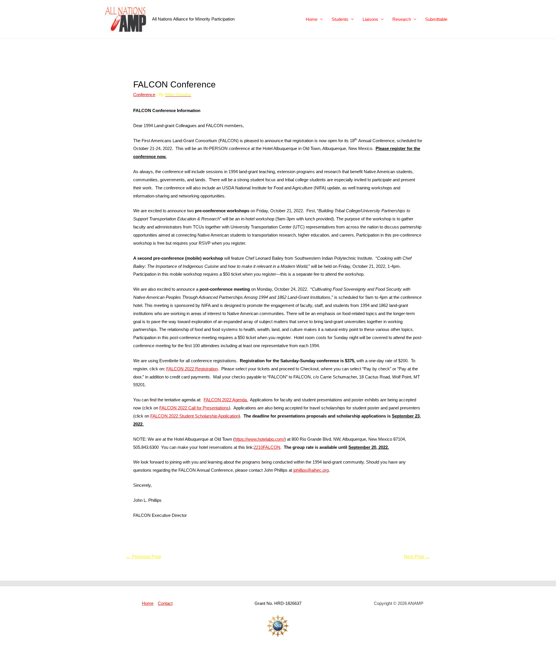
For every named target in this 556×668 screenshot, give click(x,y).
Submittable (436, 19)
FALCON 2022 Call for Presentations (194, 407)
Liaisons (370, 19)
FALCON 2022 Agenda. (226, 399)
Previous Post (143, 556)
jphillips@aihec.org (311, 470)
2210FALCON (267, 447)
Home (311, 19)
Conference (144, 94)
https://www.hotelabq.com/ (259, 439)
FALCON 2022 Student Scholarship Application (194, 415)
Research (401, 19)
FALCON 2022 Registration (192, 368)
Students (340, 19)
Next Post (417, 556)
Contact (165, 603)
